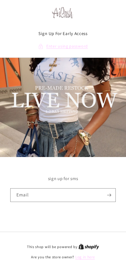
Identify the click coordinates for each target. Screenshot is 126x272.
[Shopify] (89, 246)
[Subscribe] (109, 195)
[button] (63, 46)
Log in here (85, 256)
